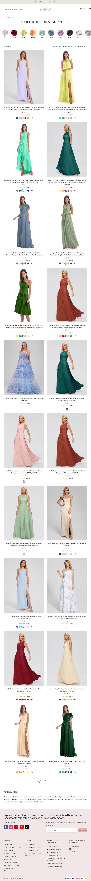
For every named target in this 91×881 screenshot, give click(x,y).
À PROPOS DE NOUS (9, 844)
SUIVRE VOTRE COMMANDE (54, 863)
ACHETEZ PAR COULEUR (32, 844)
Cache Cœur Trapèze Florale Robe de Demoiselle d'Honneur (24, 398)
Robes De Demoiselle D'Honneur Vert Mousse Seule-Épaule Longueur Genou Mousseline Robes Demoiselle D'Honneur (24, 326)
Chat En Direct (75, 849)
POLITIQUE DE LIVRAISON (54, 855)
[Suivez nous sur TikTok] (27, 827)
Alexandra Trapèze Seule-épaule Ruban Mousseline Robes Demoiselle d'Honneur (67, 690)
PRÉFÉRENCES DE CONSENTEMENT (8, 869)
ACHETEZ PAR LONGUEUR (32, 847)
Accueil (6, 18)
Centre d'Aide (75, 846)
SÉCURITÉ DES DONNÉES (10, 853)
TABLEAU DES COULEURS (54, 849)
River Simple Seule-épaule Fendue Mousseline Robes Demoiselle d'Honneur (24, 617)
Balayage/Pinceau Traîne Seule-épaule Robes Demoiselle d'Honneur (67, 762)
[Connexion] (84, 9)
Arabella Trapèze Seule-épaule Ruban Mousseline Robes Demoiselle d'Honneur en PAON (67, 399)
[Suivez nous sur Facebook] (6, 827)
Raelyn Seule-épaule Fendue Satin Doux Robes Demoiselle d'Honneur (67, 544)
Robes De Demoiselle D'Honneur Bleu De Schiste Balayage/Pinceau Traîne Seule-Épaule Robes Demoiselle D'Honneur (24, 254)
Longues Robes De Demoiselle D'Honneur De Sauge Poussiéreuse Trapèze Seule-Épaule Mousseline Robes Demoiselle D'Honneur (67, 254)
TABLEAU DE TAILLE (52, 852)
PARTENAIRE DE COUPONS (54, 866)
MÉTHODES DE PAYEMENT (11, 856)
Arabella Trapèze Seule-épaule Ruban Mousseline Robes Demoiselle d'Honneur (24, 690)
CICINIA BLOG (7, 859)
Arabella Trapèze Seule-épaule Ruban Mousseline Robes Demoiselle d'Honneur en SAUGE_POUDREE (24, 544)
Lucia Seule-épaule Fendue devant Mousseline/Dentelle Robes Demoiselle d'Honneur (24, 762)
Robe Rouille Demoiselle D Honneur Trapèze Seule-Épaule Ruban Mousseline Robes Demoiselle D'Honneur (67, 326)
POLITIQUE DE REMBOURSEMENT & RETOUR (56, 859)
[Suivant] (50, 780)
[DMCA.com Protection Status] (85, 878)
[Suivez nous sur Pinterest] (16, 827)
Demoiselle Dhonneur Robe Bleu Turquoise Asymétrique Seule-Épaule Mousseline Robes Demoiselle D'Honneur (24, 181)
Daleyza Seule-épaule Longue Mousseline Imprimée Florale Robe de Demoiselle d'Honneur (67, 617)
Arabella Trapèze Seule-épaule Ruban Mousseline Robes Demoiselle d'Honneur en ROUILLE (67, 472)
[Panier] (88, 9)
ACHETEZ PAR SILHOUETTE (32, 850)
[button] (5, 33)
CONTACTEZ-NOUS (52, 846)
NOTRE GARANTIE (8, 850)
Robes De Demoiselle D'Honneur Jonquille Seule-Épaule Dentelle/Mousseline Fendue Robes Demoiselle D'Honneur (67, 108)
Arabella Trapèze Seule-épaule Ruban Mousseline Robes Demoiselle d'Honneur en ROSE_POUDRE (24, 472)
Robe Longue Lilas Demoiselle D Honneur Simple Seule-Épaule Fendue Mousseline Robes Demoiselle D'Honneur (24, 108)
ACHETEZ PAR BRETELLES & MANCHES (33, 854)
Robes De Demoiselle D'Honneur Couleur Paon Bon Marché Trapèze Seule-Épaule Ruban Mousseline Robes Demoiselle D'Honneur (67, 181)
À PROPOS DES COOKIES (10, 862)
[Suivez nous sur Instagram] (11, 827)
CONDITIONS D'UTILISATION (11, 865)
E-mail (73, 851)
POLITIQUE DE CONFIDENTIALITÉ (13, 847)
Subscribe (82, 830)
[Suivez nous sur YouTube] (22, 827)
